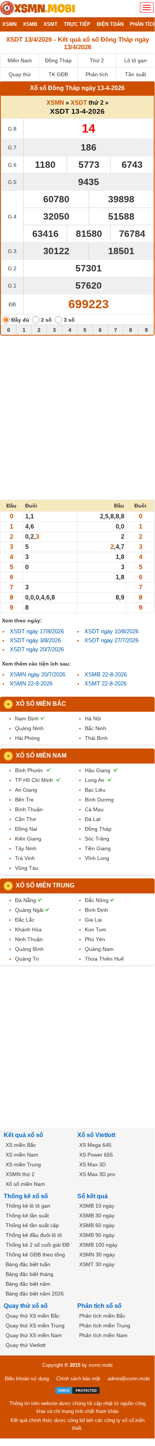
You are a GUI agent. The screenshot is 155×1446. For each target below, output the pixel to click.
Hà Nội (93, 718)
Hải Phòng (27, 738)
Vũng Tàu (26, 868)
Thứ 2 (97, 60)
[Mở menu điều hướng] (146, 7)
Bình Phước (29, 770)
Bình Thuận (29, 809)
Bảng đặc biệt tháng (29, 1274)
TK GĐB (58, 74)
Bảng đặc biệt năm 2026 (35, 1294)
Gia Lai (93, 920)
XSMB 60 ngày (96, 1225)
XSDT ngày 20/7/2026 (37, 649)
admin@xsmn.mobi (129, 1378)
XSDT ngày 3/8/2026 (35, 640)
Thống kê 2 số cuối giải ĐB (37, 1245)
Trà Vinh (25, 858)
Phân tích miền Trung (104, 1325)
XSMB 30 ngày (96, 1216)
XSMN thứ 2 (20, 1174)
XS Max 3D (92, 1164)
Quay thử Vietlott (25, 1345)
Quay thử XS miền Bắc (33, 1316)
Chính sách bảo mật (78, 1378)
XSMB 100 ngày (98, 1245)
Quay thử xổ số (26, 1306)
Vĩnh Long (97, 858)
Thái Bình (96, 738)
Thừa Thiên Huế (104, 959)
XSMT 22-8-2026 (105, 683)
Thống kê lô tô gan (28, 1206)
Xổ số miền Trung (45, 885)
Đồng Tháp (58, 60)
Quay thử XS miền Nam (34, 1335)
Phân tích (97, 74)
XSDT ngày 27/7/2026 (111, 640)
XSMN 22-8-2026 (31, 683)
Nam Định (27, 718)
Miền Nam (20, 60)
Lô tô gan (135, 60)
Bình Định (96, 910)
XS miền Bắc (21, 1145)
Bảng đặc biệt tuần (28, 1264)
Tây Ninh (25, 848)
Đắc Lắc (25, 920)
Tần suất (135, 74)
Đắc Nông (96, 900)
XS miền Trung (23, 1164)
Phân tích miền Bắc (102, 1316)
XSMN (55, 102)
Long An (94, 780)
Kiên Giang (28, 839)
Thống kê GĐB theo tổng (35, 1255)
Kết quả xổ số (23, 1135)
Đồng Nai (26, 829)
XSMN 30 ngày (97, 1255)
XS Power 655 (96, 1155)
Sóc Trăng (97, 839)
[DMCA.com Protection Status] (77, 1390)
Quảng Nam (99, 949)
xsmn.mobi (101, 1365)
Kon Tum (95, 929)
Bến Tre (24, 800)
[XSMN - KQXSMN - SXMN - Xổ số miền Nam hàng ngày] (37, 8)
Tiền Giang (98, 848)
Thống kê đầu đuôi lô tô (34, 1235)
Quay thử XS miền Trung (35, 1325)
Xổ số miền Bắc (41, 703)
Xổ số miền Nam (41, 755)
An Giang (26, 790)
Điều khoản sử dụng (27, 1378)
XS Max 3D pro (97, 1174)
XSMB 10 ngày (96, 1206)
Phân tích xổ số (99, 1306)
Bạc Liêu (95, 790)
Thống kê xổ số (26, 1196)
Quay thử (20, 74)
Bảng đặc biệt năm (28, 1284)
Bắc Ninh (95, 728)
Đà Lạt (93, 819)
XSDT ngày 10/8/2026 (111, 631)
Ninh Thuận (29, 939)
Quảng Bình (29, 949)
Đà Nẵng (25, 900)
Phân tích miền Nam (103, 1335)
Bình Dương (99, 800)
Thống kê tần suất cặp (32, 1225)
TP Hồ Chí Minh (34, 780)
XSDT (79, 102)
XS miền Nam (22, 1155)
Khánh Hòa (28, 929)
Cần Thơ (25, 819)
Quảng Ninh (29, 728)
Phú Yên (95, 939)
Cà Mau (94, 809)
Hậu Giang (97, 770)
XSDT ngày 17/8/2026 (37, 631)
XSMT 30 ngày (96, 1264)
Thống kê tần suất (27, 1216)
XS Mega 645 (95, 1145)
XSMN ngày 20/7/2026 (37, 674)
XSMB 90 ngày (96, 1235)
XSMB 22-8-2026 (105, 674)
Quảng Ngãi (29, 910)
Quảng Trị (27, 959)
